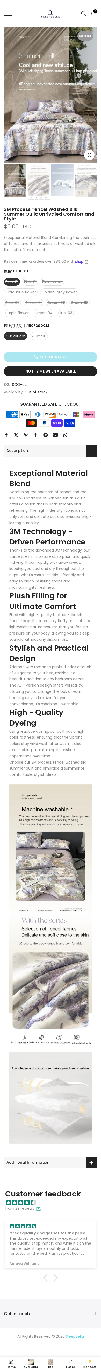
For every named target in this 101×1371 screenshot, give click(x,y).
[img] (53, 1202)
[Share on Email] (55, 435)
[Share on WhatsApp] (65, 435)
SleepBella (75, 1336)
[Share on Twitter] (16, 435)
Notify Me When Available (50, 371)
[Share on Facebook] (6, 435)
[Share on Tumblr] (35, 435)
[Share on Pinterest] (26, 435)
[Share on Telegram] (45, 435)
